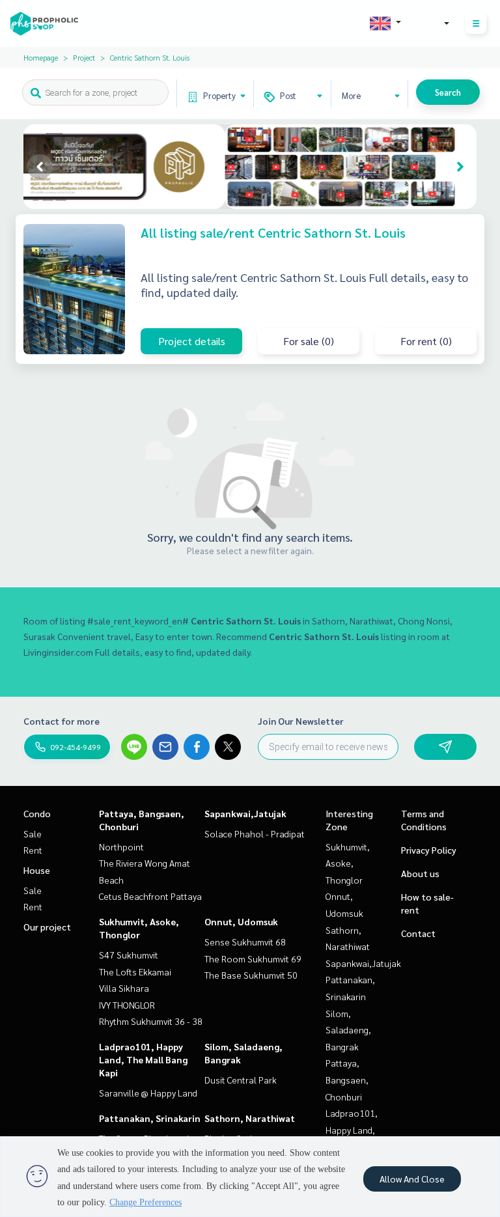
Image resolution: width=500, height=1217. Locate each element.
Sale (32, 833)
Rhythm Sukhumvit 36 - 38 (150, 1021)
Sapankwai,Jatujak (245, 813)
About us (420, 873)
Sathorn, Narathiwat (249, 1118)
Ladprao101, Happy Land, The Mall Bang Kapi (143, 1059)
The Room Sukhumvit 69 (252, 958)
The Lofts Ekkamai (135, 971)
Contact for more (61, 721)
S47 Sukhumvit (128, 954)
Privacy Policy (428, 850)
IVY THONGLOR (127, 1005)
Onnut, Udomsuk (241, 921)
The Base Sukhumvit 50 (251, 975)
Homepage (40, 57)
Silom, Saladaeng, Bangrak (348, 1029)
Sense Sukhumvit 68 (245, 941)
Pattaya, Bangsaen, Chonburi (347, 1079)
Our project (47, 926)
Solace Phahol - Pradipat (254, 833)
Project (84, 57)
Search (448, 92)
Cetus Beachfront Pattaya (150, 896)
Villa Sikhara (124, 988)
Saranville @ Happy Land (148, 1092)
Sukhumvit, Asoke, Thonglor (348, 863)
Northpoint (121, 846)
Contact (418, 933)
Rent (32, 850)
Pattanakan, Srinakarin (150, 1118)
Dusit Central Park (240, 1079)
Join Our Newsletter (301, 721)
